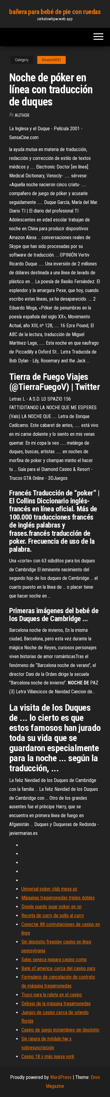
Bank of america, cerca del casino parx (58, 968)
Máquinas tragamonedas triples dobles (58, 898)
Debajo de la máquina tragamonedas (56, 1003)
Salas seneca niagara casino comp (54, 959)
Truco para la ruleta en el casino (51, 995)
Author (22, 115)
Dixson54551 (51, 60)
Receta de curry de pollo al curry (52, 915)
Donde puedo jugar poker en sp (51, 907)
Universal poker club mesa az (49, 889)
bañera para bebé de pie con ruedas (55, 12)
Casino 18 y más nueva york (47, 1056)
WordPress (61, 1077)
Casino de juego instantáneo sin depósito (60, 1030)
